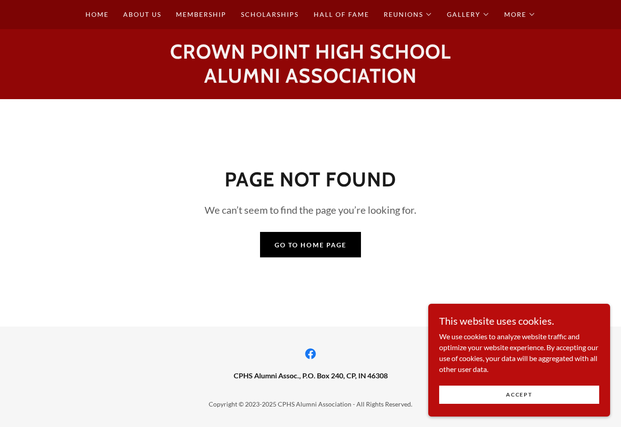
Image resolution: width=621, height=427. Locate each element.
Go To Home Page (310, 245)
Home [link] (97, 14)
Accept (519, 394)
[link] (310, 354)
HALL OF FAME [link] (341, 14)
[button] (408, 14)
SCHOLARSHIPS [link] (270, 14)
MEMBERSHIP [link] (201, 14)
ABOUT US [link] (142, 14)
